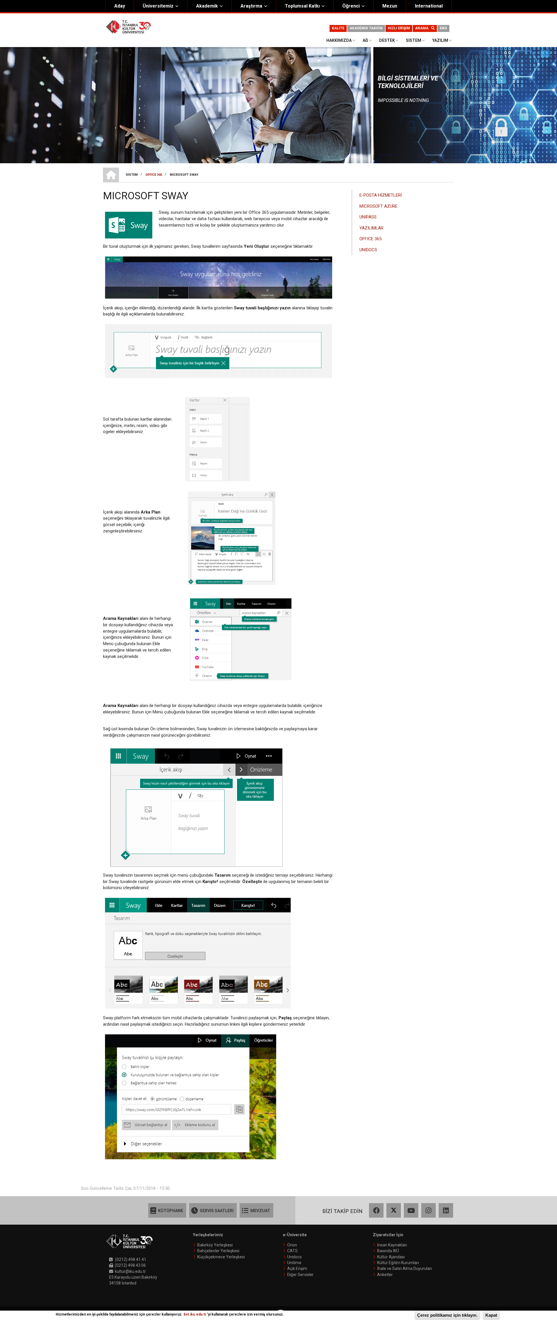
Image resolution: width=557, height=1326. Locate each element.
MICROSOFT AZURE (378, 206)
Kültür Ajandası (391, 1257)
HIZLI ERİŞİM (399, 28)
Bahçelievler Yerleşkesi (218, 1250)
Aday (119, 6)
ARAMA (423, 28)
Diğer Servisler (300, 1274)
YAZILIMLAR (371, 228)
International (429, 6)
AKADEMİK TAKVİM (366, 28)
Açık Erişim (297, 1268)
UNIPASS (368, 217)
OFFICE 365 (370, 238)
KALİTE (338, 28)
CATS (292, 1250)
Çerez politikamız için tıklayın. (447, 1315)
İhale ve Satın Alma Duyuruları (404, 1268)
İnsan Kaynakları (392, 1245)
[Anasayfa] (128, 26)
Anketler (385, 1274)
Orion (292, 1245)
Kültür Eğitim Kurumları (398, 1262)
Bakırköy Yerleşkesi (215, 1245)
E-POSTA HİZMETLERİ (380, 195)
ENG (443, 28)
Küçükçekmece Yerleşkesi (221, 1257)
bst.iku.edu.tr (195, 1314)
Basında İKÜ (388, 1250)
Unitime (294, 1262)
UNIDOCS (368, 249)
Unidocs (294, 1257)
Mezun (389, 6)
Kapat (491, 1315)
